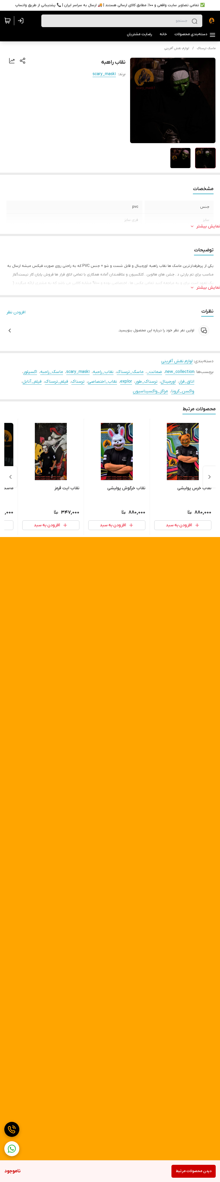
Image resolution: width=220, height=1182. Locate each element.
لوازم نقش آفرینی (176, 48)
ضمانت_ (154, 372)
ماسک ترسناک (206, 48)
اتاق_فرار (186, 381)
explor (126, 381)
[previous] (209, 477)
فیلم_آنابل (32, 381)
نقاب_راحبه (103, 372)
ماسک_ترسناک (130, 372)
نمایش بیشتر (208, 226)
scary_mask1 (104, 74)
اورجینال (168, 381)
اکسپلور (30, 372)
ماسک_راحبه (51, 372)
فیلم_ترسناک (56, 381)
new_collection (179, 372)
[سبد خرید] (7, 20)
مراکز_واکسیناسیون (150, 391)
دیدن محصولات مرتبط (193, 1171)
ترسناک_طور (146, 381)
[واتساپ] (11, 1148)
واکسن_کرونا (182, 391)
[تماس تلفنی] (11, 1129)
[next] (10, 477)
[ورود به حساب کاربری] (21, 20)
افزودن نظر (15, 312)
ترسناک (78, 381)
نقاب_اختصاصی (102, 381)
